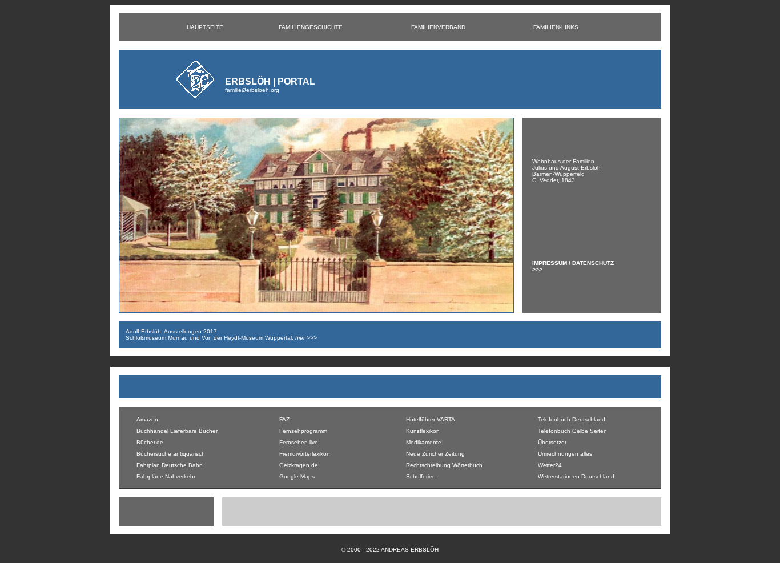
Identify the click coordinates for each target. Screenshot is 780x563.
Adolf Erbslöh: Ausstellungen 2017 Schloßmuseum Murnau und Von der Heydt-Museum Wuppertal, (221, 334)
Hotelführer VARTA (430, 419)
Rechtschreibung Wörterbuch (444, 465)
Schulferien (421, 476)
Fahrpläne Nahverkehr (165, 476)
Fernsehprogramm (303, 431)
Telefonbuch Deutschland (571, 419)
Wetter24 (550, 465)
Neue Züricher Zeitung (435, 454)
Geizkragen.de (298, 465)
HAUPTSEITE (205, 27)
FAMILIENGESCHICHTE (311, 27)
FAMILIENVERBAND (438, 27)
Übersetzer (552, 442)
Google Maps (297, 476)
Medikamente (423, 442)
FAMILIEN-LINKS (555, 27)
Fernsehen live (298, 442)
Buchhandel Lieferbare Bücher (177, 431)
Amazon (147, 419)
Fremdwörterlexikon (304, 454)
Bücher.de (149, 442)
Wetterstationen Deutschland (576, 476)
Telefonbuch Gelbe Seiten (572, 431)
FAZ (284, 419)
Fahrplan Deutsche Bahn (169, 465)
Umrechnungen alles (565, 454)
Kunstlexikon (423, 431)
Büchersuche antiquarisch (170, 454)
